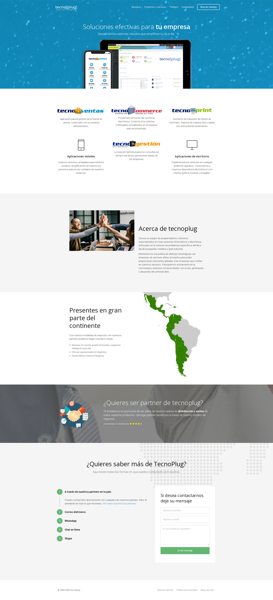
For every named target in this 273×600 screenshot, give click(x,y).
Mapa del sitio (207, 590)
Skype (68, 538)
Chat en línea (72, 529)
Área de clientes (208, 7)
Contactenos (188, 7)
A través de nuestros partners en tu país (88, 491)
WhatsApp (70, 520)
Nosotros (136, 7)
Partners (174, 7)
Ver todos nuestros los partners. (119, 503)
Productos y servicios (155, 7)
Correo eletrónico (75, 511)
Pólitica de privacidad (187, 590)
